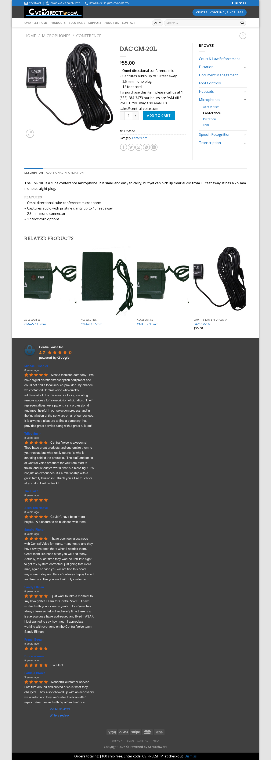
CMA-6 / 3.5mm (91, 324)
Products (58, 23)
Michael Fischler (36, 366)
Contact (129, 23)
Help (156, 740)
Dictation (206, 66)
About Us (112, 23)
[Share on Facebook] (123, 147)
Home (30, 35)
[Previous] (24, 292)
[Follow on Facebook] (232, 3)
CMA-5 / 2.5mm (35, 324)
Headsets (206, 91)
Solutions (77, 23)
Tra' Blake (31, 491)
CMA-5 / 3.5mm (148, 324)
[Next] (245, 292)
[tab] (33, 172)
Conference (88, 35)
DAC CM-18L (202, 324)
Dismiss (190, 756)
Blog (130, 740)
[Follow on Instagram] (236, 3)
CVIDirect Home (36, 23)
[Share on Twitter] (131, 147)
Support (95, 23)
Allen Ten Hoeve (36, 508)
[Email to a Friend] (138, 147)
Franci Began (34, 639)
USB (206, 125)
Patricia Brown (34, 673)
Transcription (210, 142)
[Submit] (242, 23)
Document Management (218, 75)
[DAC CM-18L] (220, 281)
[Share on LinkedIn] (154, 147)
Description (33, 173)
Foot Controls (210, 83)
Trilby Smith (32, 433)
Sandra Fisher (34, 529)
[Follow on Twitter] (240, 3)
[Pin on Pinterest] (146, 147)
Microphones (56, 35)
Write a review (59, 715)
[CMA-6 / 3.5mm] (107, 281)
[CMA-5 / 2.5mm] (50, 281)
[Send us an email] (244, 3)
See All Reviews (59, 709)
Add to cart (159, 115)
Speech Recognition (214, 134)
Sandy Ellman (34, 587)
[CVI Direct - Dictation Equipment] (98, 12)
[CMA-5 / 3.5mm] (163, 281)
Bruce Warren (34, 656)
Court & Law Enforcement (219, 58)
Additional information (65, 173)
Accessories (211, 107)
